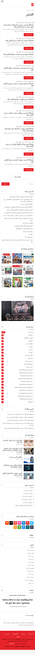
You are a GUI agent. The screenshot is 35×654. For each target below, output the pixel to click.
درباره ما (23, 634)
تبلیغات (18, 637)
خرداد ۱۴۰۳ (31, 577)
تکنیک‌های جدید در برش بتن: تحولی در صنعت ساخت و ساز (18, 215)
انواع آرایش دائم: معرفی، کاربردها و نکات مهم (21, 197)
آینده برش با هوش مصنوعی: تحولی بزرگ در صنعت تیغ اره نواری (18, 219)
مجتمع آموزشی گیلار (29, 414)
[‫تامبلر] (32, 527)
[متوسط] (19, 527)
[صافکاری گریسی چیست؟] (29, 459)
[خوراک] (15, 527)
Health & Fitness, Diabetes (26, 385)
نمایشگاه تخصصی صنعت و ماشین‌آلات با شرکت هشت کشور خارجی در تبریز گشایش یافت (18, 26)
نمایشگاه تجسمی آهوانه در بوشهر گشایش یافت (20, 99)
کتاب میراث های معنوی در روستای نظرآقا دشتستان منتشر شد (18, 424)
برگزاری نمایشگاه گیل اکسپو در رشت (14, 417)
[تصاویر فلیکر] (19, 523)
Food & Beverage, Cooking (25, 393)
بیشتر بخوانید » (28, 35)
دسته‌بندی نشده (28, 361)
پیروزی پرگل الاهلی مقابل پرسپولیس (23, 226)
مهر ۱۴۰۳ (32, 565)
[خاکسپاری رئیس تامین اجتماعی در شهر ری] (17, 311)
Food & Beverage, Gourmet (25, 370)
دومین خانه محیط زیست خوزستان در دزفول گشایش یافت (19, 69)
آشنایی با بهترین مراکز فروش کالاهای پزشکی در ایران (19, 210)
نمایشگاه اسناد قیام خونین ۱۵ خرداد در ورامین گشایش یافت (18, 84)
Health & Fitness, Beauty (26, 376)
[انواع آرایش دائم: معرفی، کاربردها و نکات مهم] (29, 443)
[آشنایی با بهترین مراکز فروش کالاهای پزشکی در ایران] (29, 476)
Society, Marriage (28, 364)
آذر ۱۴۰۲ (32, 583)
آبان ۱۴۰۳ (32, 562)
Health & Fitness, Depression (25, 379)
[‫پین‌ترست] (27, 523)
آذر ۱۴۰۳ (32, 559)
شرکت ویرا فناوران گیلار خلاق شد (15, 420)
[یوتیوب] (15, 523)
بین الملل (30, 358)
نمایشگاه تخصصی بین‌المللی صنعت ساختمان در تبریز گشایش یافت (19, 114)
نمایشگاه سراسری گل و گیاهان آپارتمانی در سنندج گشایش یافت (20, 145)
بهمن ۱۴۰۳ (31, 553)
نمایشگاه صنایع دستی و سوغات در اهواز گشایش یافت (18, 54)
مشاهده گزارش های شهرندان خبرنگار (23, 506)
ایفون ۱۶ (30, 234)
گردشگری (30, 402)
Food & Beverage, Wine (26, 382)
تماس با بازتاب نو (28, 491)
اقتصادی (30, 341)
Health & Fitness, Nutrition (25, 390)
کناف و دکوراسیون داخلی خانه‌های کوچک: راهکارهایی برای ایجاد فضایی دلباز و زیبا (18, 200)
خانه (31, 10)
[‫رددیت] (7, 523)
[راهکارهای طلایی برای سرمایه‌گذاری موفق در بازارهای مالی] (29, 467)
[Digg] (11, 523)
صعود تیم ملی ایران (27, 231)
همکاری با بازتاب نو (27, 503)
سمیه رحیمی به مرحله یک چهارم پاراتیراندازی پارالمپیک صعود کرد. (17, 241)
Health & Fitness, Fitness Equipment (23, 388)
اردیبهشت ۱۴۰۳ (30, 580)
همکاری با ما (15, 634)
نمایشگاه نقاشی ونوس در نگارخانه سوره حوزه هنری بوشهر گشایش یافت (19, 129)
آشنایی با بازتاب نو (27, 494)
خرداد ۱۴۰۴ (31, 550)
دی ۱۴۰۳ (32, 556)
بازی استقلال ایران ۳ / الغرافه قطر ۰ (23, 229)
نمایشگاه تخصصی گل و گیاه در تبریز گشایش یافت (19, 40)
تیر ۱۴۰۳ (32, 574)
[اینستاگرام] (23, 527)
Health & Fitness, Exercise (26, 399)
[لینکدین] (23, 523)
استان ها (30, 332)
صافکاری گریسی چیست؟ (26, 204)
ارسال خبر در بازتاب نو (27, 500)
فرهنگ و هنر (29, 344)
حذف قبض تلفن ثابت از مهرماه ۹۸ (15, 414)
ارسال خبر (6, 634)
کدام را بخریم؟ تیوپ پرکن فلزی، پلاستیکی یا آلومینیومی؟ (18, 213)
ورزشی (30, 347)
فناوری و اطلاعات (28, 338)
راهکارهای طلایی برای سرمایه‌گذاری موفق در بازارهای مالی (18, 207)
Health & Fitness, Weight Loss (25, 396)
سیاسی (30, 350)
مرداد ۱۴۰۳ (31, 571)
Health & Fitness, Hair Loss (25, 373)
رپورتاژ (30, 353)
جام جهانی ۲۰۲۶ (28, 237)
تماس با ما (30, 634)
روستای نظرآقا (30, 423)
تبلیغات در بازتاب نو (27, 497)
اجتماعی (30, 335)
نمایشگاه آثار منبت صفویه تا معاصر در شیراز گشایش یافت (19, 161)
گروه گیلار (11, 643)
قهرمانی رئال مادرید (27, 223)
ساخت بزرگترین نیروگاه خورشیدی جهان (13, 428)
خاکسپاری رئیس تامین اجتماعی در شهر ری (20, 319)
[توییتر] (32, 523)
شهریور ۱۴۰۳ (31, 568)
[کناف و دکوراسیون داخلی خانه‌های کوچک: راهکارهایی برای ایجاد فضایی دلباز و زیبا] (29, 451)
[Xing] (27, 527)
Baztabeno (30, 23)
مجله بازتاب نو (28, 356)
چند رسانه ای (29, 367)
